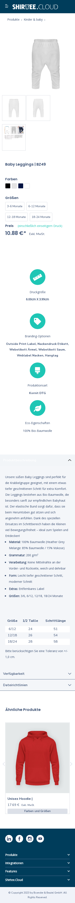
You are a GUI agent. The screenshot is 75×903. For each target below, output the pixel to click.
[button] (7, 6)
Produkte (11, 855)
